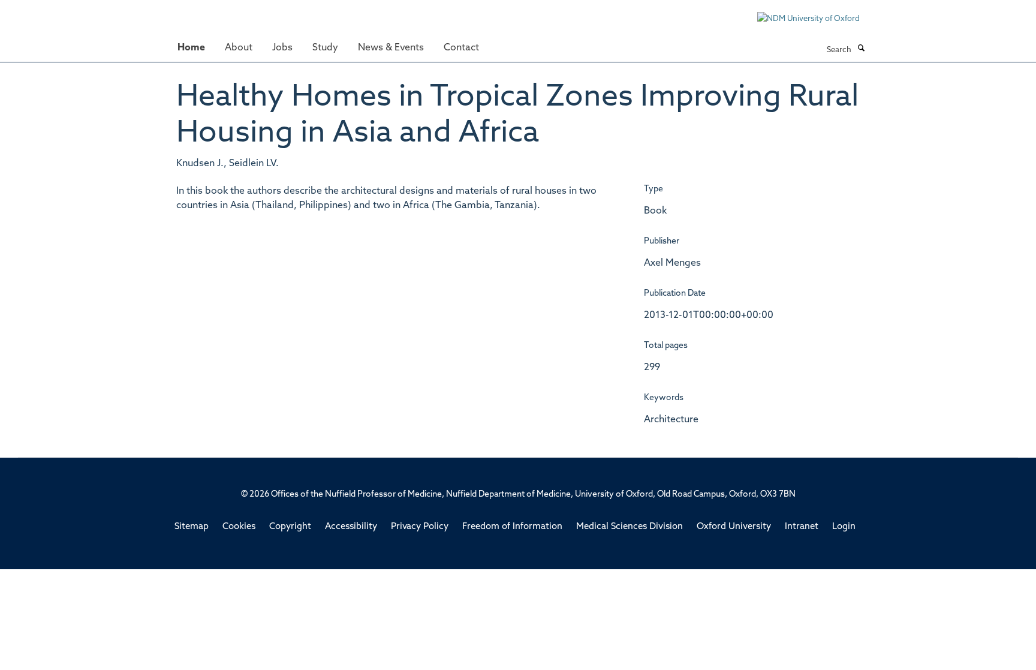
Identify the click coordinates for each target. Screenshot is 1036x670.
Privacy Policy (419, 526)
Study (325, 48)
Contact (461, 48)
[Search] (861, 49)
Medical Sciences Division (629, 526)
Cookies (238, 526)
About (238, 48)
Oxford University (734, 526)
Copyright (290, 526)
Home (191, 48)
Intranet (801, 526)
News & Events (391, 48)
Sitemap (191, 526)
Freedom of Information (512, 526)
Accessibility (351, 526)
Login (844, 526)
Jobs (282, 48)
